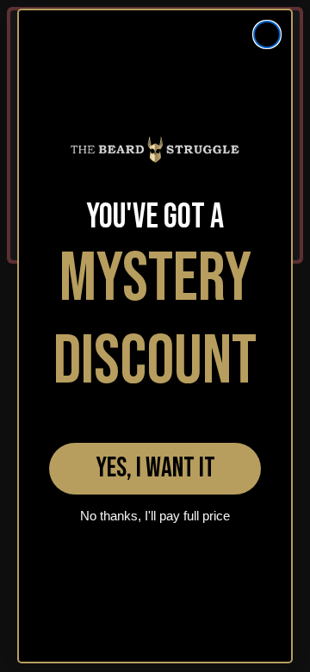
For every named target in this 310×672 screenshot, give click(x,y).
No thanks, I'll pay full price (155, 515)
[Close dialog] (267, 34)
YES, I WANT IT (155, 468)
